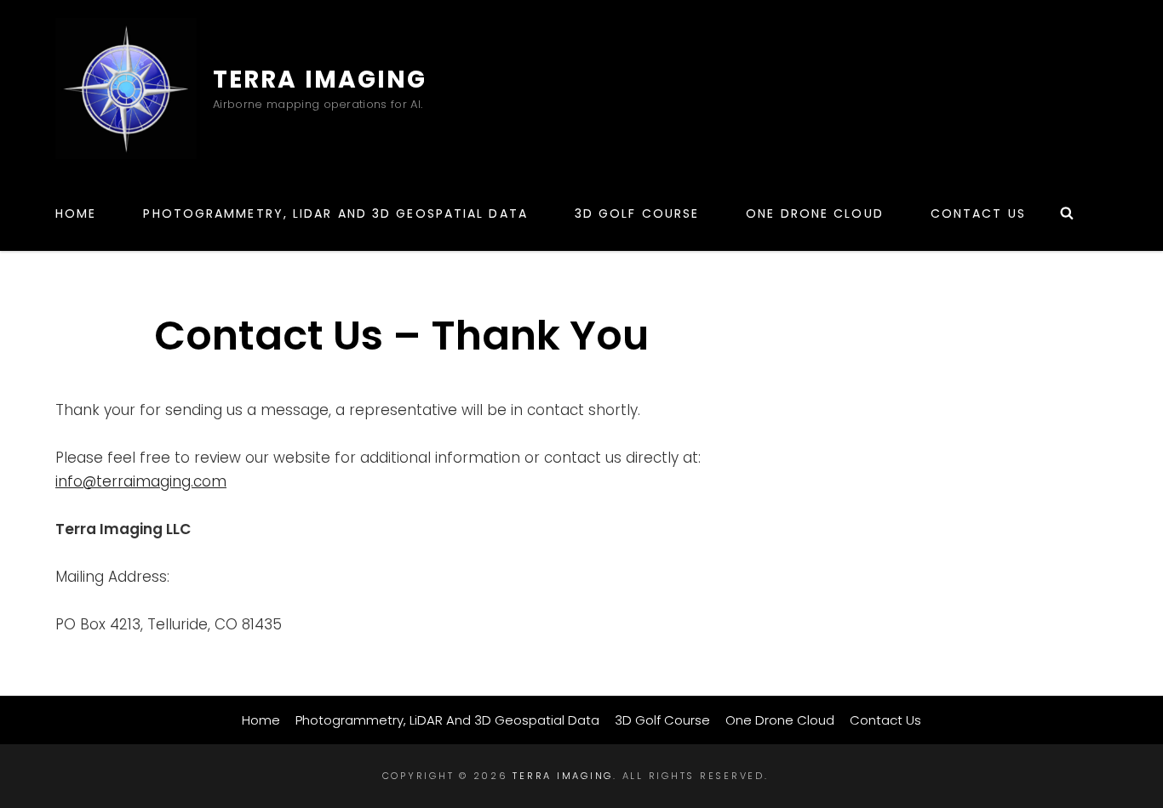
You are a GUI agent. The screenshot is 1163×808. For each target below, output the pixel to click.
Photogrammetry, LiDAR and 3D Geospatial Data (335, 213)
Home (75, 213)
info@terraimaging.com (140, 481)
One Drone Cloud (815, 213)
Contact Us (978, 213)
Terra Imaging (320, 79)
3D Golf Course (637, 213)
